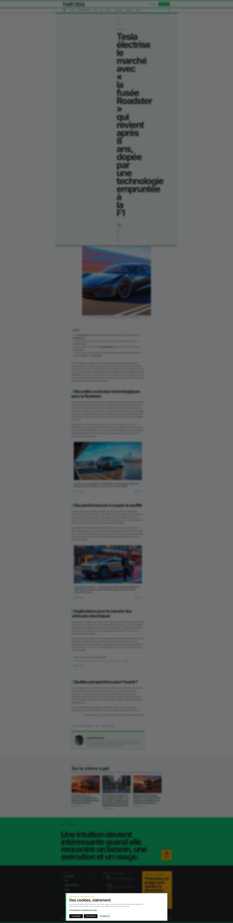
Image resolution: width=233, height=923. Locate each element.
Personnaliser (104, 916)
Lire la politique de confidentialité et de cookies (83, 910)
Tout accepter (90, 916)
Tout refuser (76, 916)
